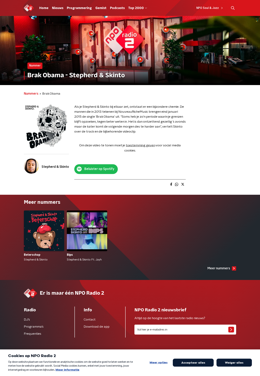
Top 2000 (136, 8)
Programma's (34, 326)
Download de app (96, 326)
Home (43, 8)
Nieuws (57, 8)
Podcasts (117, 8)
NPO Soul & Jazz (207, 8)
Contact (90, 319)
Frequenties (32, 333)
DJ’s (27, 319)
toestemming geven (140, 145)
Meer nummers (218, 268)
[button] (232, 8)
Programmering (79, 8)
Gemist (100, 8)
